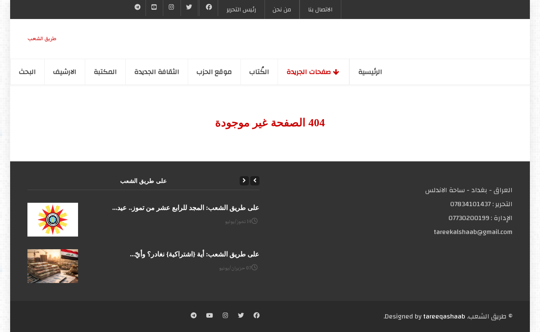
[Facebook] (208, 8)
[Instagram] (225, 316)
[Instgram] (171, 8)
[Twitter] (189, 8)
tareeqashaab (444, 316)
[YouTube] (154, 8)
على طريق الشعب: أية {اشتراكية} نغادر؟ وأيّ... (194, 254)
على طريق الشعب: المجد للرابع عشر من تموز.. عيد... (185, 207)
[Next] (244, 180)
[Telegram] (138, 8)
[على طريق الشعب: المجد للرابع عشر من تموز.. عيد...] (52, 220)
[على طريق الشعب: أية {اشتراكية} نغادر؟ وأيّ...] (52, 266)
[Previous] (254, 180)
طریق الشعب (42, 39)
